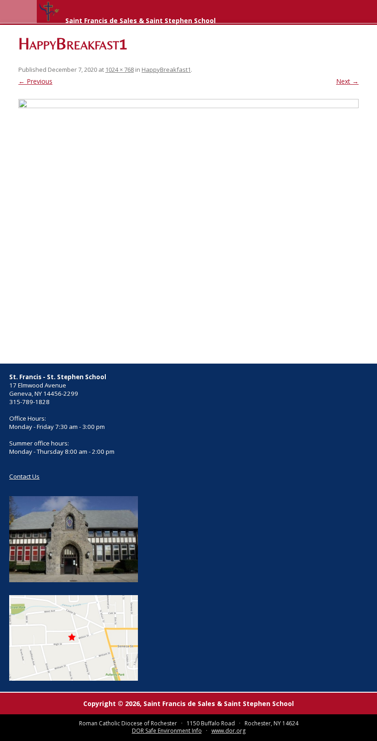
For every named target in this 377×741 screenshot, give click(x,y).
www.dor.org (228, 731)
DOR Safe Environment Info (167, 731)
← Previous (35, 81)
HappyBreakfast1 (166, 69)
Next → (347, 81)
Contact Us (24, 476)
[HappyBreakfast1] (188, 226)
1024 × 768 (119, 69)
